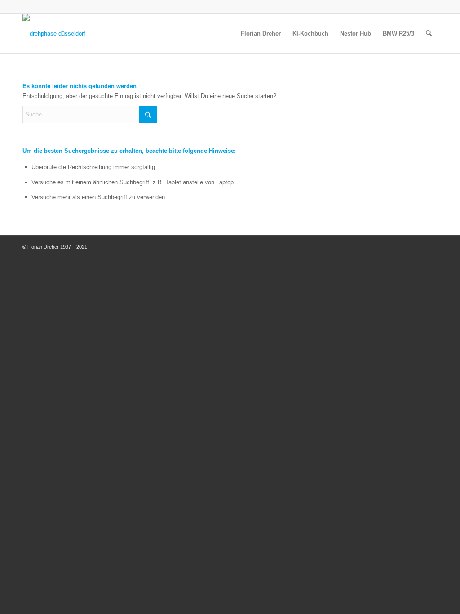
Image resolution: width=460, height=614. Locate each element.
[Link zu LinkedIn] (417, 6)
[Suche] (429, 33)
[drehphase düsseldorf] (53, 33)
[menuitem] (261, 33)
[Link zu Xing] (431, 6)
